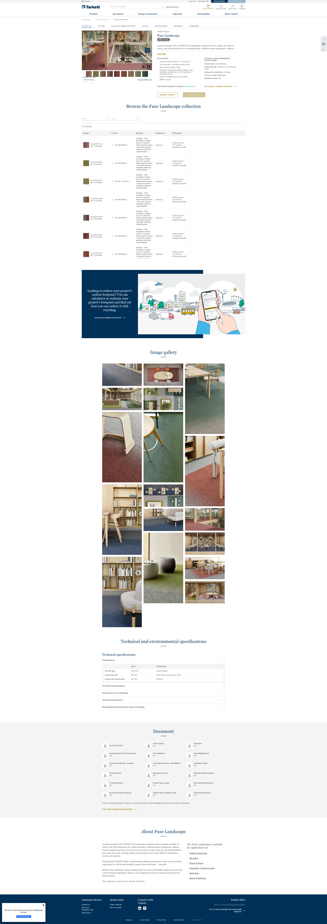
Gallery (145, 26)
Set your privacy (24, 916)
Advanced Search (172, 7)
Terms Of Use (144, 920)
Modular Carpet (102, 19)
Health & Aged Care (198, 853)
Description (87, 26)
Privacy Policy (161, 920)
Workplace (194, 873)
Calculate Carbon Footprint (123, 26)
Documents (178, 26)
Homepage (86, 19)
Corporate (129, 920)
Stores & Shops (196, 863)
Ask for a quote (115, 908)
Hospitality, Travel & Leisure (202, 868)
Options (101, 26)
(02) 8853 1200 (204, 1)
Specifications (161, 26)
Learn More (194, 26)
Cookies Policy (179, 920)
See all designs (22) (145, 80)
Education (193, 858)
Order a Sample (116, 905)
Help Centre (86, 913)
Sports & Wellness (197, 878)
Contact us (192, 1)
